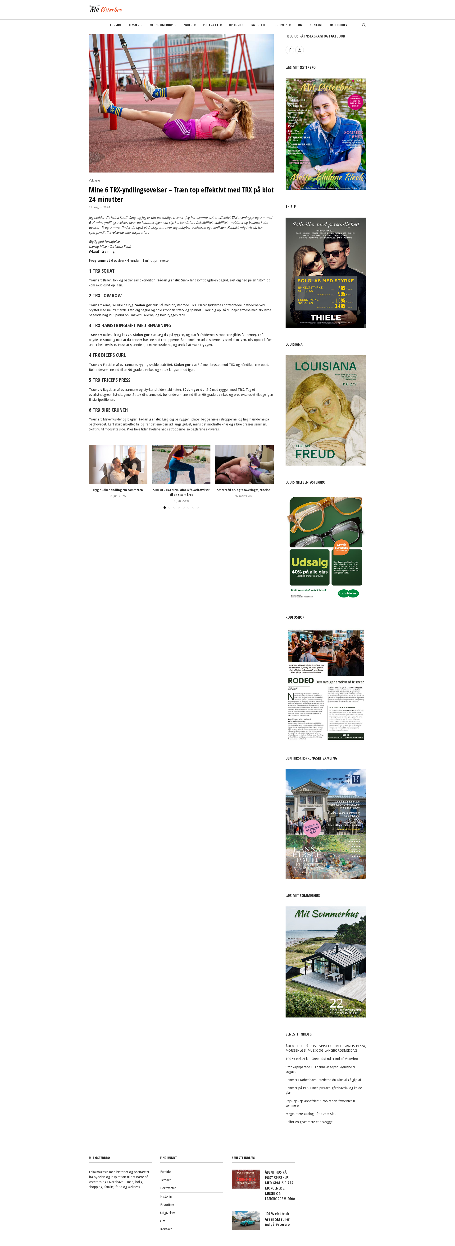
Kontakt (316, 25)
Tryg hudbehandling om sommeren (118, 490)
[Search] (363, 24)
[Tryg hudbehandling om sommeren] (118, 464)
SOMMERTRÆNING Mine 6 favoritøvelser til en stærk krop (181, 492)
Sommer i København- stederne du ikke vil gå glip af (323, 1080)
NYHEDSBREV (338, 25)
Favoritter (259, 25)
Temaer (133, 25)
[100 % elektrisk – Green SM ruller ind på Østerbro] (246, 1220)
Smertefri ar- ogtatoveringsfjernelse (244, 490)
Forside (115, 25)
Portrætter (212, 25)
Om (300, 25)
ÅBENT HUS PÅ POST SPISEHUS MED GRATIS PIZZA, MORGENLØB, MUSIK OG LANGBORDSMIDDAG (280, 1185)
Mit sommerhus (161, 25)
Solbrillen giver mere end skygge (309, 1122)
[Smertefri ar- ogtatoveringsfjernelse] (244, 464)
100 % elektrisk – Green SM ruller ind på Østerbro (322, 1059)
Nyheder (190, 25)
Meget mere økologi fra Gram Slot (311, 1114)
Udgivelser (283, 25)
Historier (236, 25)
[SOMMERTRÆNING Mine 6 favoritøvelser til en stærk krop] (181, 464)
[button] (95, 476)
